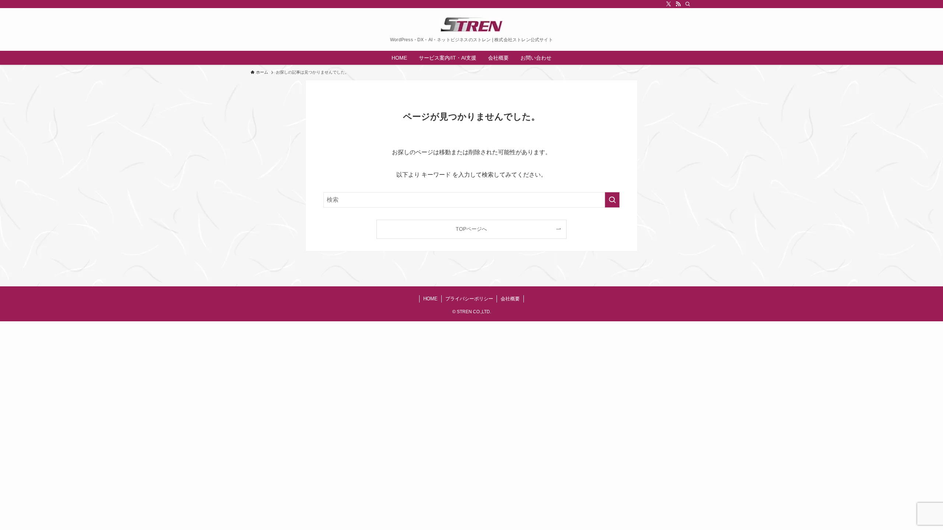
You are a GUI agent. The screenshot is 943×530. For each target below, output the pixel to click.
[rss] (678, 4)
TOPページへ (471, 229)
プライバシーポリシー (469, 298)
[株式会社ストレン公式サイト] (471, 24)
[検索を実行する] (612, 200)
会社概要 (510, 298)
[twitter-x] (668, 4)
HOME (430, 298)
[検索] (688, 4)
